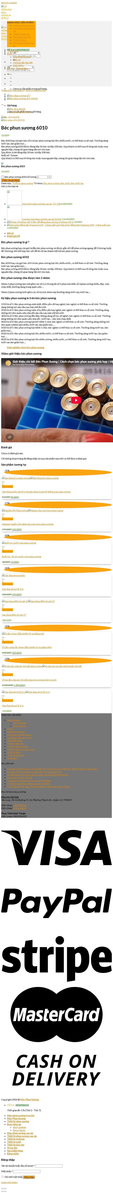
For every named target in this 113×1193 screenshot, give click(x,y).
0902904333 (22, 49)
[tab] (59, 233)
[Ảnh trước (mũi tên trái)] (2, 1191)
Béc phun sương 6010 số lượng (20, 176)
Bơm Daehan (19, 723)
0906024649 (19, 808)
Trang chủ (6, 90)
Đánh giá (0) (13, 236)
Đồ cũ (10, 728)
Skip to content (9, 2)
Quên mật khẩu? (9, 1182)
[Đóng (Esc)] (2, 1188)
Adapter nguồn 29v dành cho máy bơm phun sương (27, 524)
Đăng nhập (28, 1177)
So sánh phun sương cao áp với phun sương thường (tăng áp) (38, 774)
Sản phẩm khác (14, 740)
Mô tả (10, 233)
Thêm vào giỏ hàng (10, 180)
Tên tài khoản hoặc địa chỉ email (18, 1165)
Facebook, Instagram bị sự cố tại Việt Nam (29, 780)
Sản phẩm (18, 90)
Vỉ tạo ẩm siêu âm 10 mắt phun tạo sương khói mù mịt (29, 679)
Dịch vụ (17, 59)
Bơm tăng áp (13, 720)
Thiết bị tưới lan (21, 34)
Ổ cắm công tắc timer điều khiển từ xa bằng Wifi (27, 647)
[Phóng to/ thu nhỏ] (5, 1188)
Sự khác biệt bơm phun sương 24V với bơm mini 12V (34, 771)
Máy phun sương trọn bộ (19, 737)
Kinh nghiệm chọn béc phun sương (25, 347)
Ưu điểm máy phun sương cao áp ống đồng (28, 783)
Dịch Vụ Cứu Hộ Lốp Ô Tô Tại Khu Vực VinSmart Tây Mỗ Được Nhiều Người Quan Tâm (52, 768)
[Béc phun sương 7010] (18, 95)
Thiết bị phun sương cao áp (21, 749)
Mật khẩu (7, 1171)
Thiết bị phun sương (23, 25)
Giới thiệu (18, 65)
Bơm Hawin (19, 725)
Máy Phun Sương (22, 37)
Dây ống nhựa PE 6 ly (13, 705)
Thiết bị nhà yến (15, 743)
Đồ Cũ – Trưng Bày (17, 68)
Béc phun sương (51, 183)
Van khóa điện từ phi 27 (14, 614)
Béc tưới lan (77, 183)
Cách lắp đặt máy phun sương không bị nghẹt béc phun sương (38, 786)
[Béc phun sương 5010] (22, 98)
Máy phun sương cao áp (19, 734)
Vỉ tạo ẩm (12, 758)
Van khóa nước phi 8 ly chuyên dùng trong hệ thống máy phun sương (36, 491)
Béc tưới (65, 183)
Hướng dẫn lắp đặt (23, 62)
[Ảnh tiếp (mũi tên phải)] (5, 1191)
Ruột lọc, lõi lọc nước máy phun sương (21, 556)
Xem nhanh (7, 486)
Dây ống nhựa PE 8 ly (13, 589)
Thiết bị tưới (19, 40)
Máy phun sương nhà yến (19, 777)
